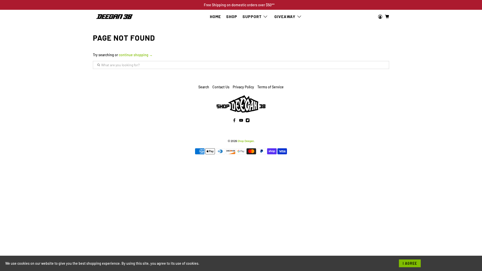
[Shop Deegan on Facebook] (234, 121)
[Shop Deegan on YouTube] (241, 121)
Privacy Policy (243, 87)
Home (215, 16)
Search (203, 87)
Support (252, 16)
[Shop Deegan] (114, 16)
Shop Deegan (245, 141)
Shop (231, 16)
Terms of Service (270, 87)
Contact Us (220, 87)
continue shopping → (136, 55)
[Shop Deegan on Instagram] (248, 121)
